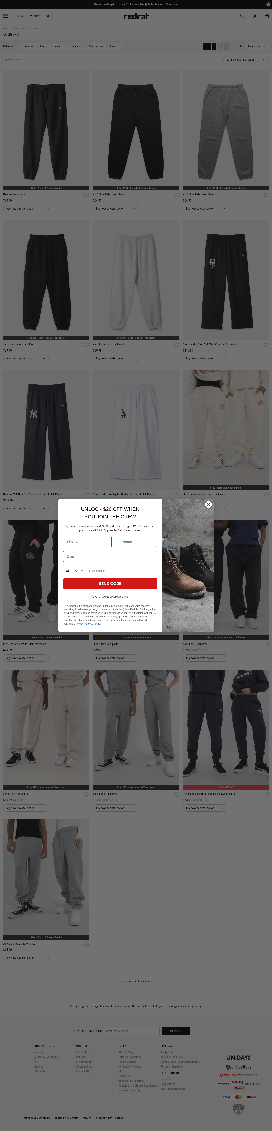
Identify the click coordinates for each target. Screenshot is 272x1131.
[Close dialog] (208, 504)
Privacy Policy (83, 623)
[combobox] (71, 571)
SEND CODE (110, 583)
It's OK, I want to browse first (110, 597)
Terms (96, 623)
